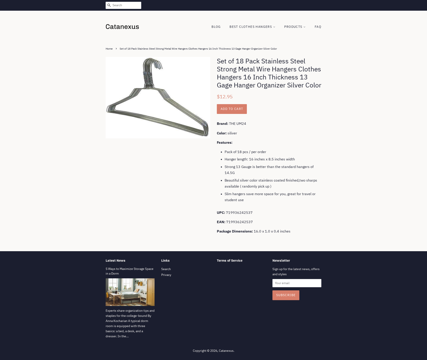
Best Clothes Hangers (251, 27)
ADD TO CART (232, 109)
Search (166, 269)
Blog (216, 27)
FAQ (318, 27)
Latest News (115, 260)
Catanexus (226, 351)
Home (109, 48)
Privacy (166, 275)
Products (293, 27)
